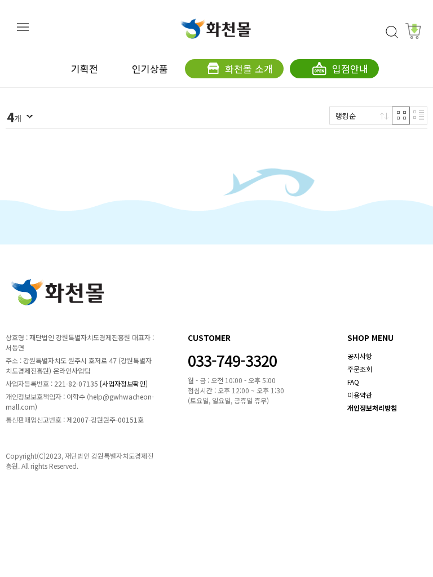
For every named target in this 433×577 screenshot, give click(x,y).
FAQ (353, 382)
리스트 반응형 (418, 115)
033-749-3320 (232, 360)
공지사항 (359, 356)
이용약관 (359, 395)
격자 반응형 (401, 115)
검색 (391, 32)
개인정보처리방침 (372, 407)
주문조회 (359, 369)
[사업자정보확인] (124, 383)
